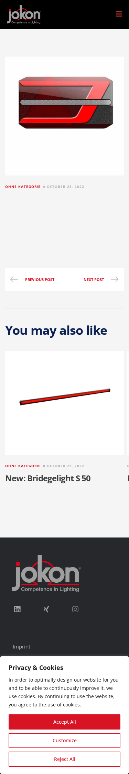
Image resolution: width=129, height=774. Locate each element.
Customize (65, 740)
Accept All (64, 721)
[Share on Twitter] (25, 230)
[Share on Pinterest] (72, 230)
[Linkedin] (17, 609)
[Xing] (46, 609)
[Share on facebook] (14, 230)
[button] (119, 14)
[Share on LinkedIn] (37, 230)
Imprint (21, 646)
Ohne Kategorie (23, 186)
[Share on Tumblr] (49, 230)
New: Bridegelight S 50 (47, 478)
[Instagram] (75, 609)
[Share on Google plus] (60, 230)
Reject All (64, 759)
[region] (64, 715)
